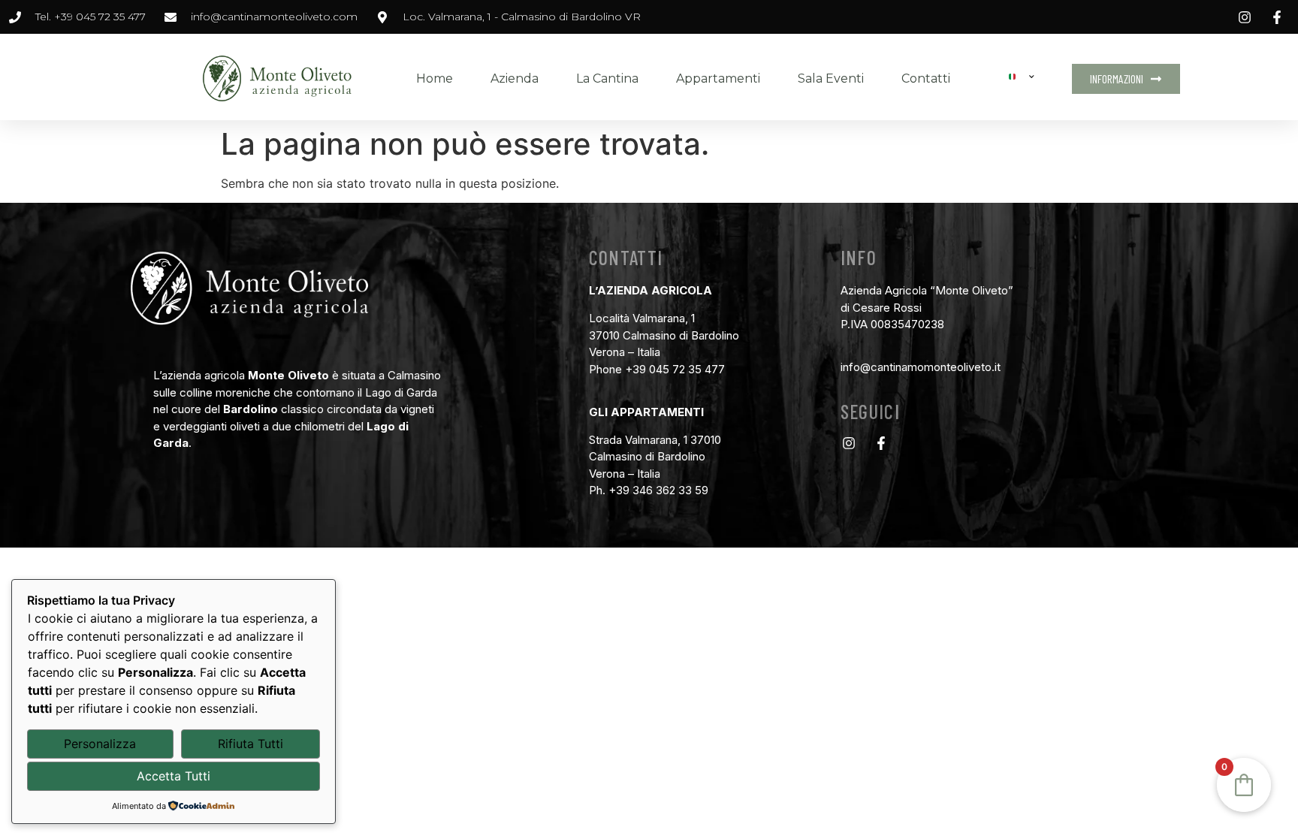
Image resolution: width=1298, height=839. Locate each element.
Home (434, 78)
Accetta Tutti (173, 775)
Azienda (515, 78)
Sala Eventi (831, 78)
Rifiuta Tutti (250, 743)
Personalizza (100, 743)
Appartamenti (718, 78)
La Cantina (607, 78)
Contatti (925, 78)
